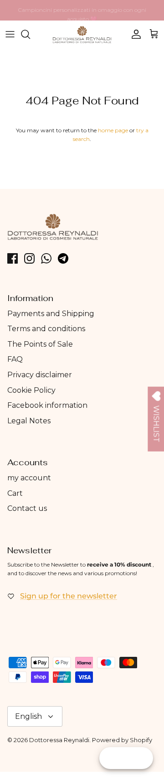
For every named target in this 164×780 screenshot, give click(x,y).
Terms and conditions (46, 328)
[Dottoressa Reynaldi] (82, 34)
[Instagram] (29, 258)
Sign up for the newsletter (68, 596)
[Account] (134, 34)
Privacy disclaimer (39, 374)
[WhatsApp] (46, 258)
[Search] (30, 34)
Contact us (27, 508)
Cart (15, 493)
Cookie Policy (31, 390)
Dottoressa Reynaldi (59, 740)
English (28, 716)
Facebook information (47, 405)
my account (29, 477)
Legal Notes (29, 420)
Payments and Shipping (50, 313)
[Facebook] (12, 258)
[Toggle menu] (10, 34)
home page (113, 130)
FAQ (15, 359)
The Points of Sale (40, 344)
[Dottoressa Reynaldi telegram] (63, 258)
